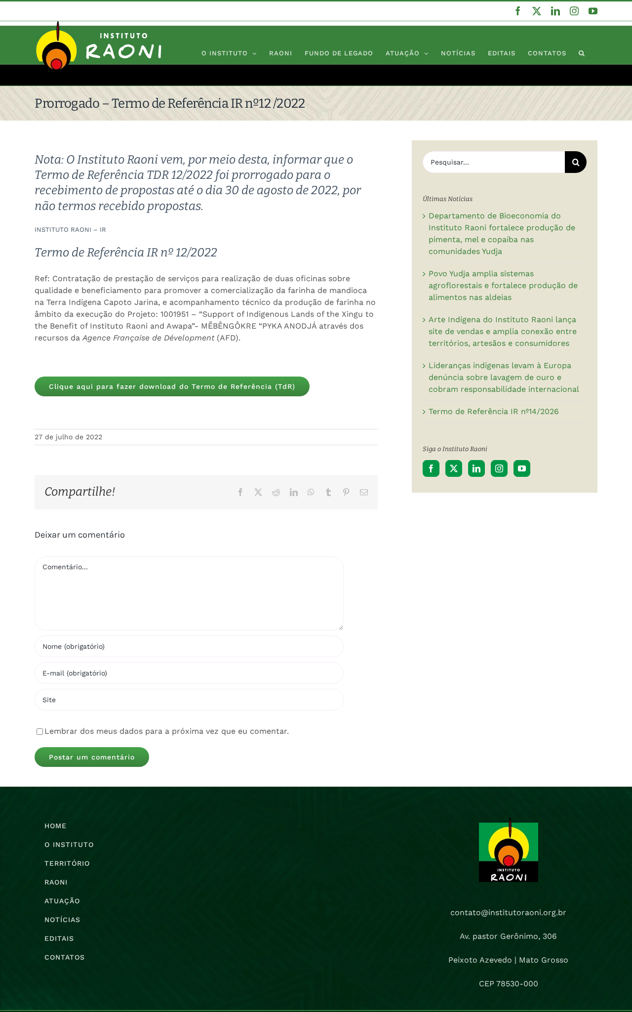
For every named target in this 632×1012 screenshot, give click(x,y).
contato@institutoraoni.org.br (508, 912)
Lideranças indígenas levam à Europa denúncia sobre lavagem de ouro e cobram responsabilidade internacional (504, 377)
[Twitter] (453, 468)
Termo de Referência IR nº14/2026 (494, 411)
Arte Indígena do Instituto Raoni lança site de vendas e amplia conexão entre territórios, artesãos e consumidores (503, 331)
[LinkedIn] (476, 468)
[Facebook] (431, 468)
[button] (582, 53)
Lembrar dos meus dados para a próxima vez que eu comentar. (166, 731)
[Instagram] (499, 468)
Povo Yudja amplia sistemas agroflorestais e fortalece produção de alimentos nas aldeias (503, 285)
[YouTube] (522, 468)
